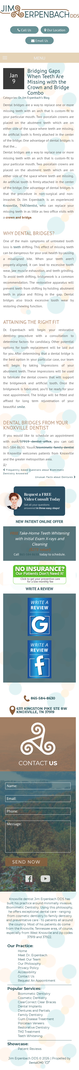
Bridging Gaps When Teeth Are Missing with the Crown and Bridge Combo (48, 81)
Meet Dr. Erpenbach (32, 955)
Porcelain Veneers (31, 1023)
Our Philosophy (29, 964)
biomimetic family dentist (55, 447)
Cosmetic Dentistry (32, 998)
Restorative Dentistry (34, 1027)
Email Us (41, 40)
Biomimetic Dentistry (34, 994)
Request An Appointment (36, 980)
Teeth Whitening (30, 1036)
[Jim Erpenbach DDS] (39, 11)
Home (22, 951)
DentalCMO (36, 1063)
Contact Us (26, 976)
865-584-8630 (29, 554)
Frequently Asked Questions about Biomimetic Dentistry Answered (33, 471)
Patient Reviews (30, 1049)
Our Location (55, 30)
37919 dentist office (35, 441)
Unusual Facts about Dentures (54, 477)
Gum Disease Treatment (36, 1019)
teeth (17, 247)
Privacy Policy (28, 968)
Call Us (25, 30)
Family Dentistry (30, 1015)
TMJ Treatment (29, 1032)
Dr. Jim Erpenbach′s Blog (34, 98)
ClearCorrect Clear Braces (37, 1002)
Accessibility (27, 972)
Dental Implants (30, 1006)
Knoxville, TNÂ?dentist (20, 205)
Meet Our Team (29, 959)
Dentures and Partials (34, 1011)
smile (21, 407)
